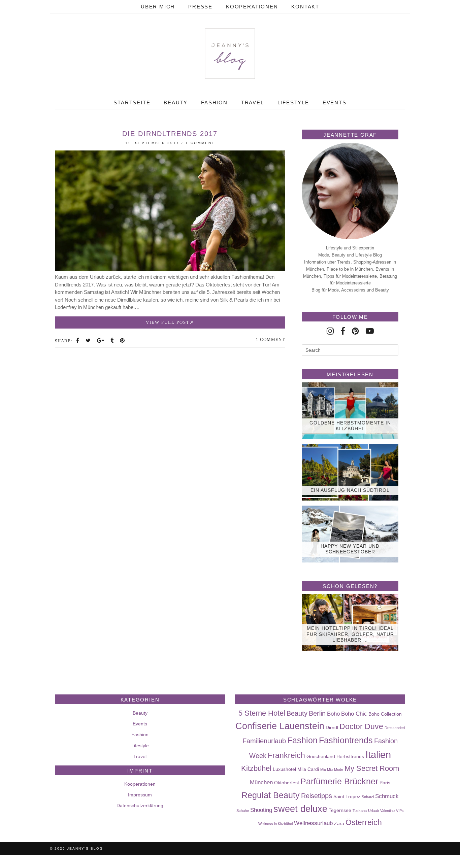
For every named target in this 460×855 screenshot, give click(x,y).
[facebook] (342, 331)
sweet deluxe (300, 809)
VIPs (400, 811)
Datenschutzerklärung (140, 805)
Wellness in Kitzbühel (275, 824)
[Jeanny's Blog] (230, 54)
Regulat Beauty (270, 795)
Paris (385, 782)
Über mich (158, 6)
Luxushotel (284, 769)
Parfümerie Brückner (339, 781)
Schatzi (368, 797)
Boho (333, 713)
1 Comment (200, 143)
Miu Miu (326, 769)
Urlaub (373, 811)
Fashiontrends (346, 740)
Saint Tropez (346, 796)
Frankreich (286, 755)
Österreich (364, 822)
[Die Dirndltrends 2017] (170, 269)
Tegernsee (340, 810)
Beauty (176, 102)
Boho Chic (354, 713)
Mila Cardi (308, 769)
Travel (252, 102)
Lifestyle (293, 102)
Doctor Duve (361, 726)
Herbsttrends (350, 756)
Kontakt (305, 6)
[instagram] (330, 331)
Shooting (261, 810)
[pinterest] (355, 331)
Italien (378, 754)
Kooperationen (252, 6)
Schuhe (242, 811)
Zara (339, 823)
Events (335, 102)
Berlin (317, 713)
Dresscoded (395, 728)
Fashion (214, 102)
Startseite (131, 102)
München (261, 782)
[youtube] (370, 331)
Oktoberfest (286, 782)
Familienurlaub (264, 741)
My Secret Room (371, 768)
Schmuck (387, 796)
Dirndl (332, 727)
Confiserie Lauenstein (279, 726)
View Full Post (168, 322)
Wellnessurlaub (313, 823)
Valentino (387, 811)
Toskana (360, 811)
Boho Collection (385, 714)
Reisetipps (316, 795)
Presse (200, 6)
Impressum (140, 794)
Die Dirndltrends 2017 (170, 133)
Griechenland (320, 756)
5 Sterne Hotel (261, 713)
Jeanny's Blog (85, 848)
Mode (338, 769)
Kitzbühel (256, 768)
